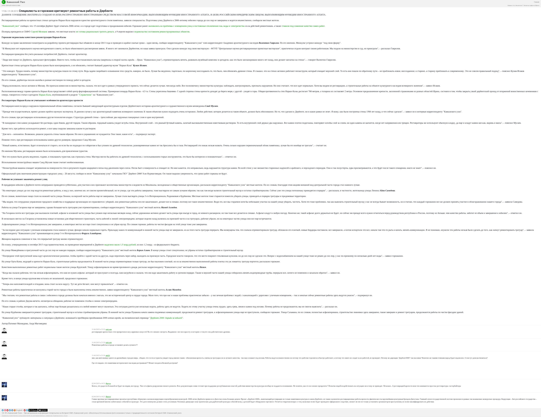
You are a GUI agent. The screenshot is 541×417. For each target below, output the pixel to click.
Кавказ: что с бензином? (515, 5)
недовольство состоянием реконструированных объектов (161, 31)
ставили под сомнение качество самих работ (303, 25)
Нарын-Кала (45, 94)
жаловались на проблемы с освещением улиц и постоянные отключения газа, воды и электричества (196, 25)
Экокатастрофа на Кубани (531, 5)
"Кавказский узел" (11, 25)
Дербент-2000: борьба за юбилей (166, 317)
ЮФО (18, 5)
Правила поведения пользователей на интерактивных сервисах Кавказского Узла (34, 416)
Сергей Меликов (39, 31)
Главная (536, 2)
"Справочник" (85, 94)
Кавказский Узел (16, 2)
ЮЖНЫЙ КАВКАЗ (11, 5)
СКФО (3, 5)
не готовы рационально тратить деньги (95, 31)
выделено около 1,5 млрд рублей (120, 244)
